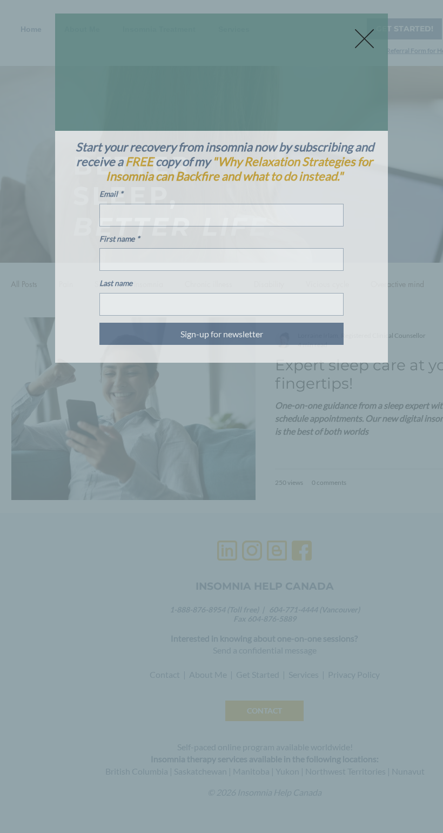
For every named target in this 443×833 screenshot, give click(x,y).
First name (119, 238)
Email (111, 193)
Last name (115, 283)
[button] (364, 38)
